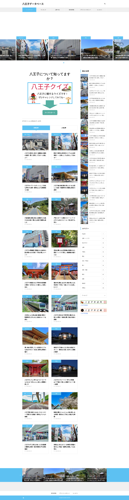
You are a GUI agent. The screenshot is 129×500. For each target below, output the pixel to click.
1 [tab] (60, 62)
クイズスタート (50, 112)
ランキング (43, 9)
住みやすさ (56, 134)
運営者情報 (71, 9)
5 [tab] (66, 62)
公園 (86, 37)
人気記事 (63, 127)
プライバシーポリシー (85, 9)
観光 (21, 37)
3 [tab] (63, 62)
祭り (56, 296)
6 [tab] (68, 62)
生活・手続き (27, 134)
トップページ (29, 9)
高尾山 (56, 426)
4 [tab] (65, 62)
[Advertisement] (64, 23)
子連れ (118, 37)
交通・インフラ (27, 393)
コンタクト (99, 9)
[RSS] (23, 498)
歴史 (53, 37)
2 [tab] (62, 62)
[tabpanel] (64, 48)
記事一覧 (57, 9)
